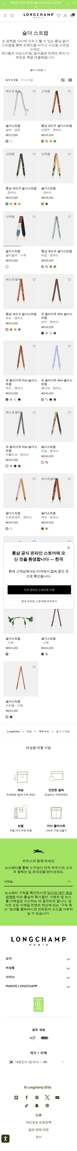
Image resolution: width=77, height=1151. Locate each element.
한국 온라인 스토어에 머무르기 (39, 601)
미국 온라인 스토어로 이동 (39, 589)
